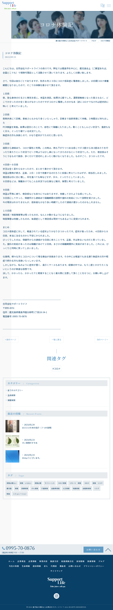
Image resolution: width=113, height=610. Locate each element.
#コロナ (56, 368)
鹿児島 (9, 488)
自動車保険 (55, 488)
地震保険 (76, 488)
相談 (8, 494)
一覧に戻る (56, 339)
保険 (16, 488)
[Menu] (109, 5)
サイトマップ (56, 571)
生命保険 (11, 395)
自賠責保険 (87, 488)
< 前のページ (10, 339)
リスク (96, 488)
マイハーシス (50, 483)
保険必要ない (12, 483)
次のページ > (102, 339)
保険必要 (38, 483)
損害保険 (11, 400)
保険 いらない (25, 483)
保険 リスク (98, 483)
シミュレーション (19, 494)
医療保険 (24, 488)
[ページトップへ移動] (108, 549)
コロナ (86, 483)
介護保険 (44, 488)
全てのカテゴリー (15, 390)
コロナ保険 (62, 483)
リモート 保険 (75, 483)
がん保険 (34, 488)
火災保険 (66, 488)
